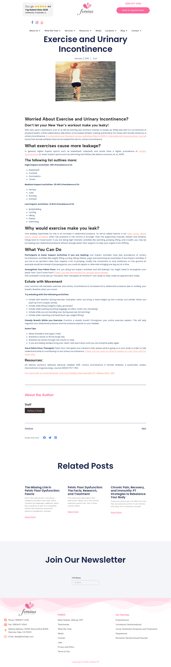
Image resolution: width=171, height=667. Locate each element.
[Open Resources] (91, 30)
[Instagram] (37, 23)
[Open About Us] (40, 30)
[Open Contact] (141, 30)
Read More (30, 517)
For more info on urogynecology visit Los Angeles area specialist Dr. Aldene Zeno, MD (69, 373)
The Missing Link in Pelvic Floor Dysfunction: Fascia (42, 490)
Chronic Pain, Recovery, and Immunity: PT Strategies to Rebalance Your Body (128, 492)
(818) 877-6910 (133, 3)
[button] (44, 437)
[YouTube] (42, 23)
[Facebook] (32, 23)
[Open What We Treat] (60, 30)
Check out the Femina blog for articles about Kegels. (81, 272)
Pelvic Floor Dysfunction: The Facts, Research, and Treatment (85, 490)
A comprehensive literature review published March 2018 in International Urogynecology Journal (96, 136)
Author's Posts (34, 410)
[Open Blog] (127, 30)
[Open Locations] (116, 30)
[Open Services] (74, 30)
